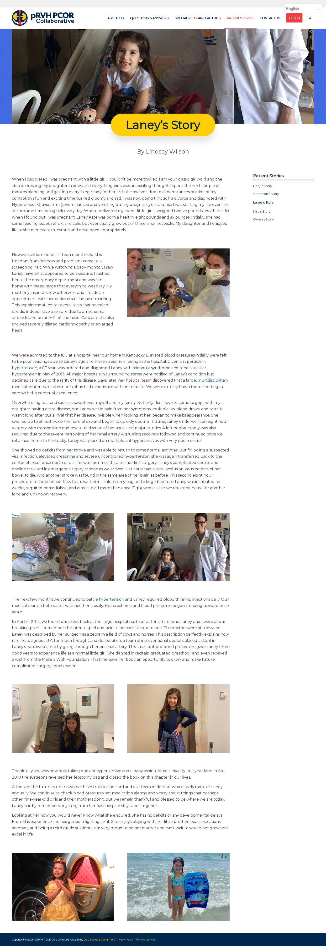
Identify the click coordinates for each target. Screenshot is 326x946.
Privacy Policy (124, 939)
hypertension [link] (24, 368)
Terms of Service (145, 939)
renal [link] (184, 368)
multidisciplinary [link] (213, 380)
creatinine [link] (65, 456)
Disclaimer (106, 939)
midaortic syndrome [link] (151, 368)
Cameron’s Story (266, 194)
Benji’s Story (262, 186)
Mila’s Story (261, 211)
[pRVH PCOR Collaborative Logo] (43, 18)
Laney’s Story (263, 202)
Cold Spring (91, 939)
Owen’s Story (263, 219)
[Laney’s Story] (178, 282)
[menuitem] (115, 18)
